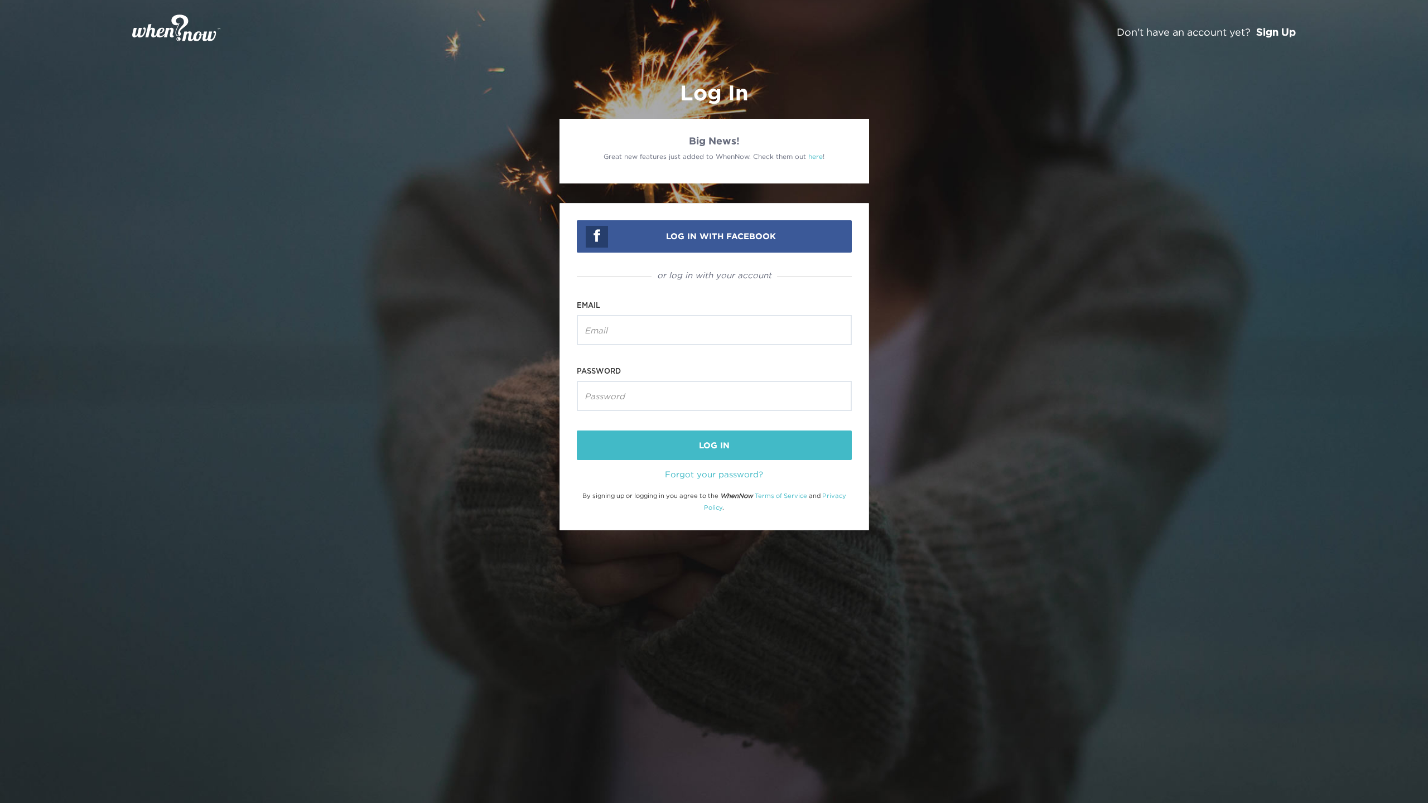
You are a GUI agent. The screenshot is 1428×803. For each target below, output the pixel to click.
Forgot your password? (714, 474)
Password (599, 371)
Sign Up (1276, 31)
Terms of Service (781, 495)
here (815, 156)
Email (588, 305)
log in (714, 445)
